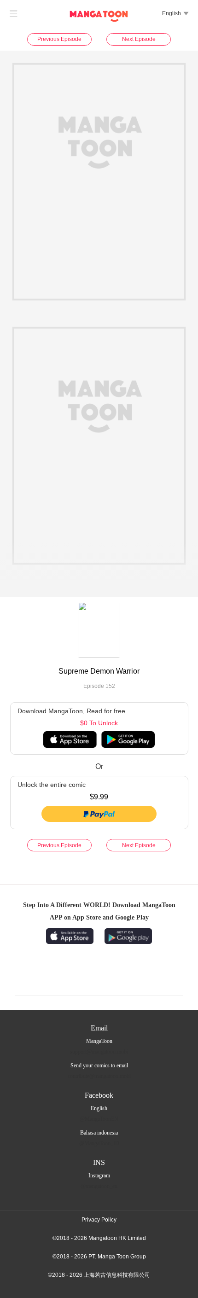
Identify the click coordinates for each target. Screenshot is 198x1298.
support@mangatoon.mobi (99, 1051)
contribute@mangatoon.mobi (99, 1076)
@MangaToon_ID (99, 1143)
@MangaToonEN (99, 1119)
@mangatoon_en (99, 1186)
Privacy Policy (99, 1220)
